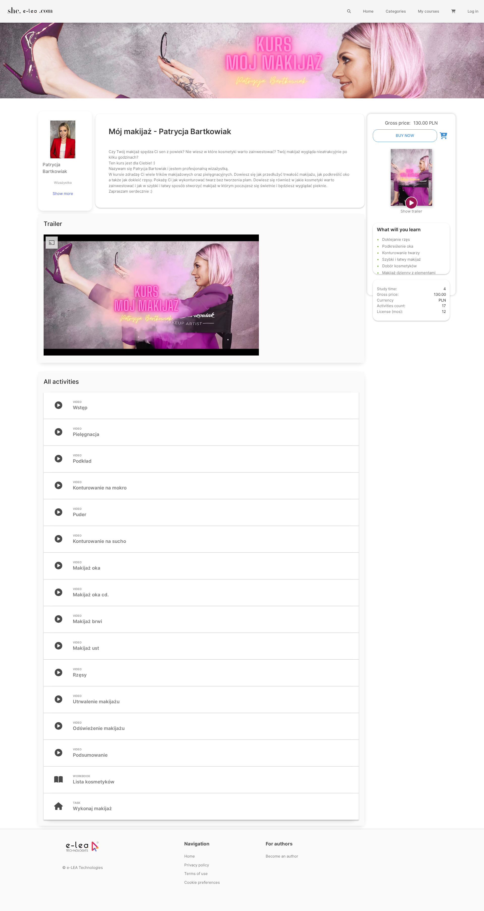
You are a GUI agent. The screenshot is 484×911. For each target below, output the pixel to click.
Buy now (405, 135)
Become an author (282, 856)
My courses (428, 11)
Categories (396, 11)
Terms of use (196, 873)
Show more (63, 193)
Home (368, 11)
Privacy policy (196, 865)
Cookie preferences (202, 882)
